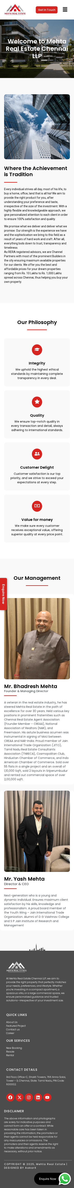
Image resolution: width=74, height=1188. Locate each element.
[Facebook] (10, 1097)
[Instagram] (29, 1097)
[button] (65, 9)
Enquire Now (3, 594)
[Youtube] (47, 1097)
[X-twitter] (19, 1097)
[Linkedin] (38, 1097)
